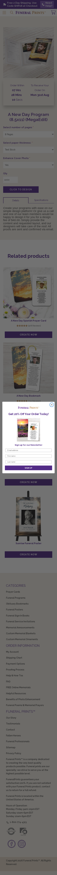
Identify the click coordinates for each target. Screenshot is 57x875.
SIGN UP (28, 468)
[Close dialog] (52, 405)
